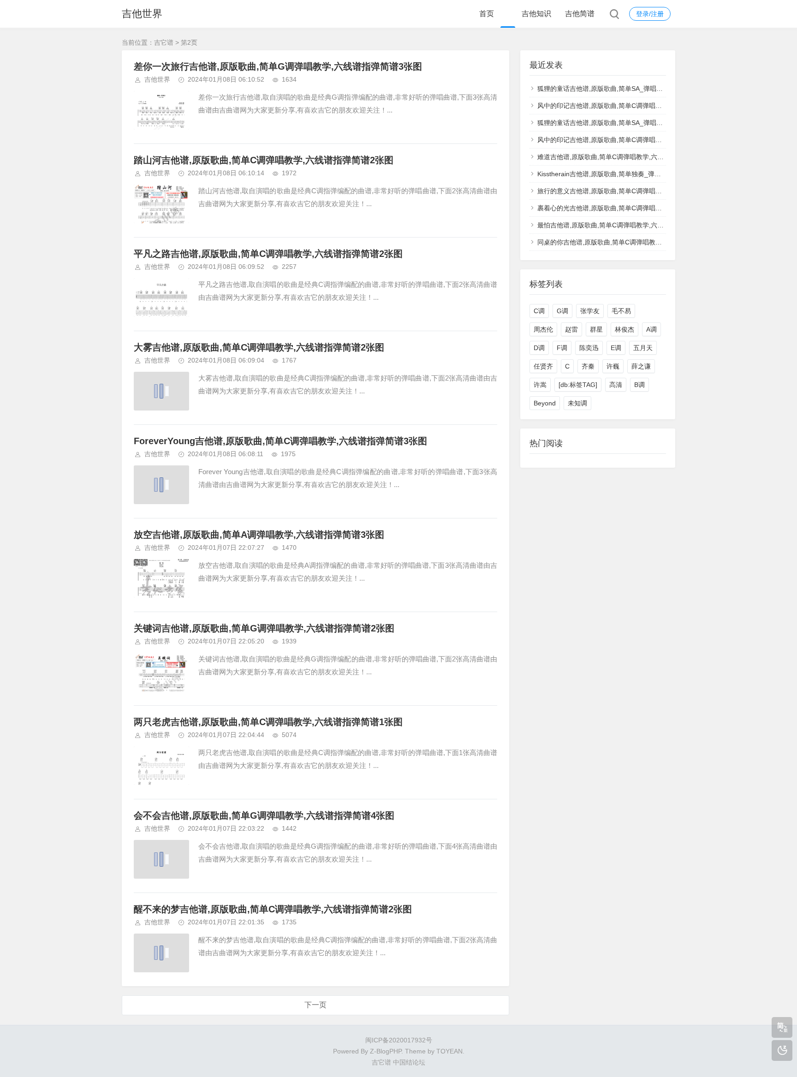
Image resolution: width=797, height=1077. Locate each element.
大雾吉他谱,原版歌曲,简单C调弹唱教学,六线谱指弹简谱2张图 (259, 347)
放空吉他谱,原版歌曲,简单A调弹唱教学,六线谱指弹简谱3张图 (259, 535)
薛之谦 (641, 366)
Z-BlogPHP (385, 1051)
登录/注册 (650, 14)
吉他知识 (536, 14)
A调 (651, 329)
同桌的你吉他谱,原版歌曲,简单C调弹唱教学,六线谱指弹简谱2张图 (631, 242)
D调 (539, 347)
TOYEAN (449, 1051)
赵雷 (571, 329)
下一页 (315, 1005)
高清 (615, 384)
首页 (486, 14)
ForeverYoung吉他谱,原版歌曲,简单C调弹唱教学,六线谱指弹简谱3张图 (280, 441)
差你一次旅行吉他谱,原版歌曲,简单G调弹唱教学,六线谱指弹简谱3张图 (278, 66)
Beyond (545, 403)
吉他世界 (142, 13)
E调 (616, 347)
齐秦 (588, 366)
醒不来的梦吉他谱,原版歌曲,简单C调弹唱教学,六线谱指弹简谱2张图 (273, 909)
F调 (562, 347)
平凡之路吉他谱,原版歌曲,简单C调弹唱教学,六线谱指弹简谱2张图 (268, 254)
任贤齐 (543, 366)
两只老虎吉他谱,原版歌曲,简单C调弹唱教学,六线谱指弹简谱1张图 (268, 722)
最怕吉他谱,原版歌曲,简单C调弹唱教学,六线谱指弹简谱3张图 (625, 225)
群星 (596, 329)
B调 (639, 384)
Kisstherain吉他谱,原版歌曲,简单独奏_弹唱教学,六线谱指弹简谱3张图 (637, 174)
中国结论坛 (409, 1062)
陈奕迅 (589, 347)
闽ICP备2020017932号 (398, 1040)
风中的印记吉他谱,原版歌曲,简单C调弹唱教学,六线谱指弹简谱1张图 (634, 105)
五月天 (643, 347)
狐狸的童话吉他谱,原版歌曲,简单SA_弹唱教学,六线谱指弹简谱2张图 (635, 88)
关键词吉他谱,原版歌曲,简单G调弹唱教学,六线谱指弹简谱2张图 (264, 628)
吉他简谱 (580, 14)
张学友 (590, 311)
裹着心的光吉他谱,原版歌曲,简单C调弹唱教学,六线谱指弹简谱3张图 (634, 208)
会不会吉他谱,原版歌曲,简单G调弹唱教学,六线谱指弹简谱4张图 (264, 815)
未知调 (577, 403)
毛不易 (621, 311)
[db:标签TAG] (578, 384)
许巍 (613, 366)
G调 (562, 311)
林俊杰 (624, 329)
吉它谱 (163, 42)
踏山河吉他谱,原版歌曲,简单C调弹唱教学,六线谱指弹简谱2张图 (263, 160)
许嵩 (540, 384)
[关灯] (782, 1050)
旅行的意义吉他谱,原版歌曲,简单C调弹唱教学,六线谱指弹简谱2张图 (634, 191)
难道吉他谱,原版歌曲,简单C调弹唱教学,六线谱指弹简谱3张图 (625, 157)
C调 (539, 311)
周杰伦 (543, 329)
